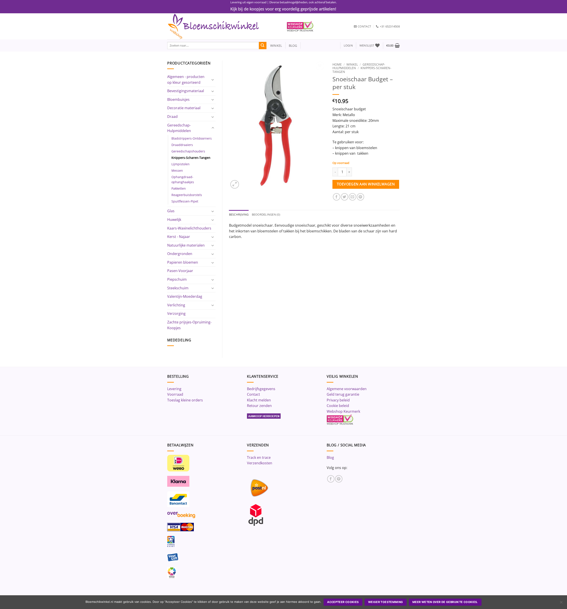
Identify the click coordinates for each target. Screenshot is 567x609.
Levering (174, 388)
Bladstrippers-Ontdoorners (191, 138)
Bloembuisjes (178, 99)
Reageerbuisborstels (186, 195)
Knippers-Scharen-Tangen (190, 158)
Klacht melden (259, 400)
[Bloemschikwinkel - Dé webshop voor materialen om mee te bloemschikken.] (223, 26)
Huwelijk (174, 219)
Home (337, 64)
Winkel (352, 64)
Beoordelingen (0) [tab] (266, 214)
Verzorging (176, 313)
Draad (172, 116)
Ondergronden (179, 253)
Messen (177, 170)
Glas (171, 210)
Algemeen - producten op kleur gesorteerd (185, 79)
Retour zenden (259, 405)
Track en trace (259, 457)
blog (293, 45)
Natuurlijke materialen (186, 245)
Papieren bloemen (182, 262)
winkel (274, 45)
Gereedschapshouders (188, 151)
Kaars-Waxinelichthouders (189, 228)
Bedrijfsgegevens (261, 388)
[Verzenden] (262, 45)
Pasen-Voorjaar (180, 270)
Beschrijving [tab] (239, 214)
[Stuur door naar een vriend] (352, 196)
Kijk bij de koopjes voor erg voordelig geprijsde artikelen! (283, 9)
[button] (348, 45)
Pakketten (178, 188)
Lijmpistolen (180, 164)
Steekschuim (177, 288)
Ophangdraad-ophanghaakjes (182, 179)
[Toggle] (213, 79)
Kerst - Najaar (178, 236)
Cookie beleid (338, 405)
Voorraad (175, 394)
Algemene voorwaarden (347, 388)
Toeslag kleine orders (185, 400)
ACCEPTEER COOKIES (343, 602)
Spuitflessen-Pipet (184, 201)
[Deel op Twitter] (344, 196)
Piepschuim (177, 279)
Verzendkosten (259, 463)
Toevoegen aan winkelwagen (366, 184)
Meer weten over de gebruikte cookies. (445, 602)
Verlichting (176, 305)
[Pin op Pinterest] (360, 196)
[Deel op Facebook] (336, 196)
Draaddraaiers (182, 145)
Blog (330, 457)
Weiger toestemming (385, 602)
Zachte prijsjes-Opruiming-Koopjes (189, 325)
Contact (253, 394)
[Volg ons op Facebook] (330, 479)
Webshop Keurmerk (343, 411)
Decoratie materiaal (183, 107)
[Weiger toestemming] (561, 603)
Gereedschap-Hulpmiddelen (179, 128)
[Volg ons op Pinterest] (338, 479)
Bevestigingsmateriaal (185, 90)
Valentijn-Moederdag (184, 296)
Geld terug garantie (343, 394)
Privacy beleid (338, 400)
